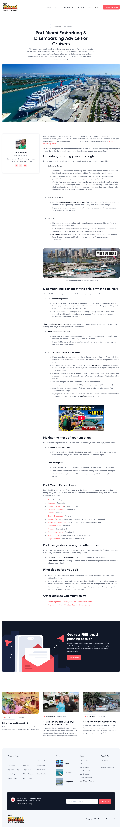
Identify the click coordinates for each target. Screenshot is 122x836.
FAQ (81, 764)
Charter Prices (85, 771)
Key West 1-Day (13, 769)
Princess (51, 529)
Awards (103, 764)
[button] (58, 7)
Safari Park (41, 769)
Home (49, 7)
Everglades (12, 765)
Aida (49, 500)
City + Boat (27, 769)
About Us (81, 7)
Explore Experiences (111, 7)
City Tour (26, 765)
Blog (89, 7)
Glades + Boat (42, 761)
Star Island (41, 765)
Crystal (51, 513)
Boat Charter (41, 774)
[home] (10, 7)
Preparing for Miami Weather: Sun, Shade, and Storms (69, 605)
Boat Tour (11, 761)
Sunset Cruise (12, 778)
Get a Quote (74, 657)
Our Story (104, 760)
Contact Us (84, 760)
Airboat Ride (27, 778)
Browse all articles (110, 686)
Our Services (84, 767)
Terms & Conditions (107, 767)
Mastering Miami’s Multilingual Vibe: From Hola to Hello (70, 602)
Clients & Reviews (86, 777)
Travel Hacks (84, 774)
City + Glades (28, 774)
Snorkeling (11, 774)
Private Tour (27, 761)
